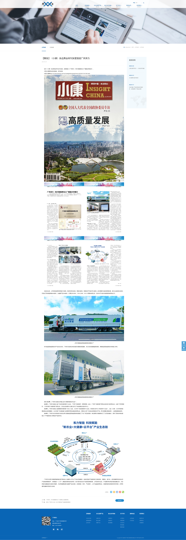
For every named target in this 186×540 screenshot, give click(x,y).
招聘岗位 (142, 520)
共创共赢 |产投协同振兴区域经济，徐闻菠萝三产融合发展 (136, 88)
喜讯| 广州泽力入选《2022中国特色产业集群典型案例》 (58, 502)
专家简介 (110, 518)
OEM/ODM (88, 518)
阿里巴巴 (184, 349)
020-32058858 (58, 525)
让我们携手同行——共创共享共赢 (136, 68)
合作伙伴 (88, 522)
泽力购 (184, 344)
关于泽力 (118, 6)
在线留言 (142, 522)
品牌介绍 (98, 518)
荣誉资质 (122, 527)
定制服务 (87, 6)
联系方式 (142, 518)
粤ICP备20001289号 (140, 537)
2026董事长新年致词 (133, 77)
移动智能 (110, 522)
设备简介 (110, 520)
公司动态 (44, 47)
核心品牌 (98, 520)
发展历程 (122, 520)
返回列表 (119, 500)
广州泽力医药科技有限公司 (131, 537)
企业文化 (122, 522)
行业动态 (52, 47)
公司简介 (122, 518)
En (136, 2)
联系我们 (139, 6)
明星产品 (98, 522)
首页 (76, 6)
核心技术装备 (107, 6)
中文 (134, 2)
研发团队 (122, 524)
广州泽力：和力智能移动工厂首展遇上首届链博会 (57, 499)
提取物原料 (88, 520)
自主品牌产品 (97, 6)
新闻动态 (128, 6)
